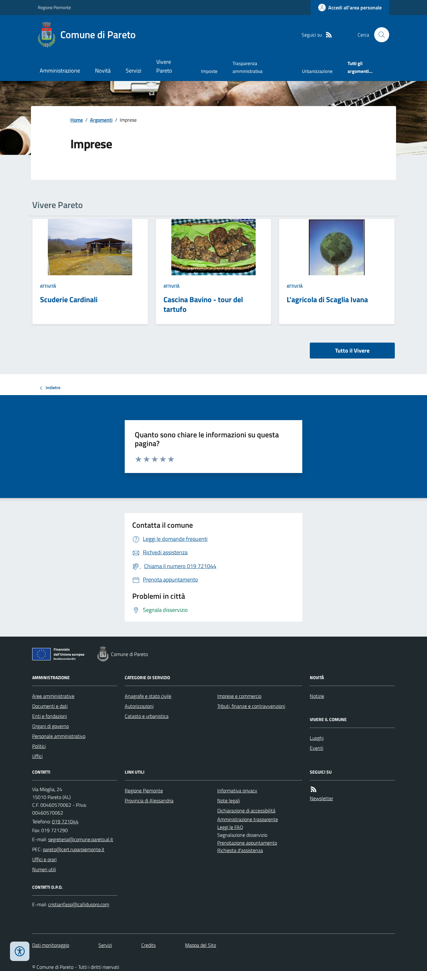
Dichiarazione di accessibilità (246, 810)
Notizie (317, 696)
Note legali (228, 800)
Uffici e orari (44, 859)
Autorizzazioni (139, 706)
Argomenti (101, 120)
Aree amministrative (53, 696)
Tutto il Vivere (352, 350)
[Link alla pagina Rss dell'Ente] (313, 789)
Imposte (209, 71)
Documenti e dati (50, 706)
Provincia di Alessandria (149, 800)
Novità (103, 70)
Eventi (316, 748)
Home (76, 120)
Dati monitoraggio (50, 945)
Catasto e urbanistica (146, 716)
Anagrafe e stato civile (148, 696)
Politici (39, 746)
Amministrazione (60, 70)
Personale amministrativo (58, 736)
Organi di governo (50, 726)
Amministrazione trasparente (247, 819)
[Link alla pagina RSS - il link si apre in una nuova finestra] (329, 35)
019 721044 (65, 821)
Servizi (133, 70)
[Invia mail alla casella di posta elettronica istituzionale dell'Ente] (80, 839)
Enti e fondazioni (49, 716)
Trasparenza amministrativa (248, 67)
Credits (148, 945)
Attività (48, 286)
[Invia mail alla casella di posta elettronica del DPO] (78, 904)
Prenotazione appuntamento (247, 842)
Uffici (37, 756)
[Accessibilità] (20, 951)
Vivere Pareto (164, 66)
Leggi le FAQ (230, 827)
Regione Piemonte (54, 7)
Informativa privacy (237, 790)
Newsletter (321, 798)
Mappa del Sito (200, 945)
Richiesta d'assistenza (240, 850)
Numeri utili (44, 869)
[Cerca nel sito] (379, 34)
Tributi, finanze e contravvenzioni (251, 706)
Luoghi (317, 738)
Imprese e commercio (239, 696)
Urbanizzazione (317, 71)
